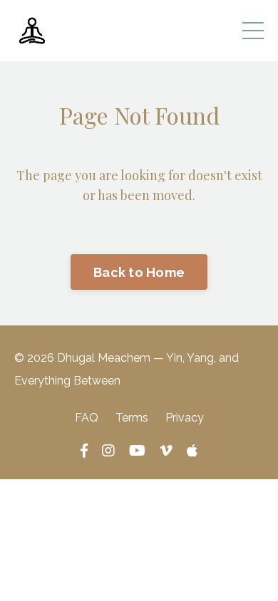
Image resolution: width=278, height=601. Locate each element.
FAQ (86, 417)
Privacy (184, 417)
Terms (131, 417)
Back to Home (139, 272)
